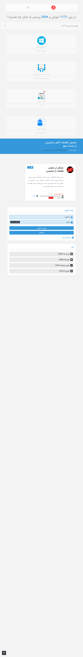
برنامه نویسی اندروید (56, 196)
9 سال (34, 196)
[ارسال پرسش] (4, 653)
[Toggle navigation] (28, 7)
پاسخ (59, 198)
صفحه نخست (72, 150)
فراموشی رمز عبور (15, 222)
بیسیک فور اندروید (45, 196)
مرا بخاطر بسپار (66, 238)
